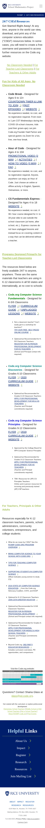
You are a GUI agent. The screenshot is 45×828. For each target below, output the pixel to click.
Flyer (12, 306)
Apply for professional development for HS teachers (26, 464)
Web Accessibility (33, 819)
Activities (25, 159)
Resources (21, 769)
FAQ (10, 167)
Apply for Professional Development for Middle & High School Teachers (23, 630)
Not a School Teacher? (29, 711)
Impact (21, 748)
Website (31, 109)
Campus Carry (23, 822)
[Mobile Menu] (40, 6)
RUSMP (20, 15)
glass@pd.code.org (22, 696)
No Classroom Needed (19, 65)
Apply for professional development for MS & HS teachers (26, 401)
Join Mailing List (20, 776)
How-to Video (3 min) (22, 163)
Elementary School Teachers (14, 709)
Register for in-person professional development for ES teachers (27, 346)
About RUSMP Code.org (17, 714)
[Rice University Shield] (4, 6)
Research (20, 762)
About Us (21, 741)
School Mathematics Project (21, 7)
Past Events (32, 714)
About (13, 802)
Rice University (14, 5)
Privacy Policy (21, 819)
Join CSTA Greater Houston (21, 600)
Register (21, 755)
